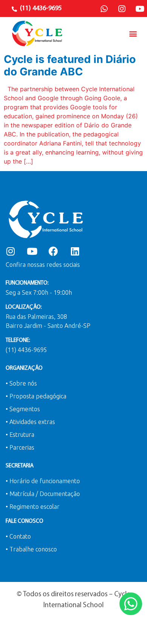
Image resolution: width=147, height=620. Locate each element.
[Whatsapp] (104, 9)
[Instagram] (122, 9)
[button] (133, 33)
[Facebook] (53, 251)
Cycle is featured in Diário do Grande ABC (70, 65)
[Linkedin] (75, 251)
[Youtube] (140, 9)
